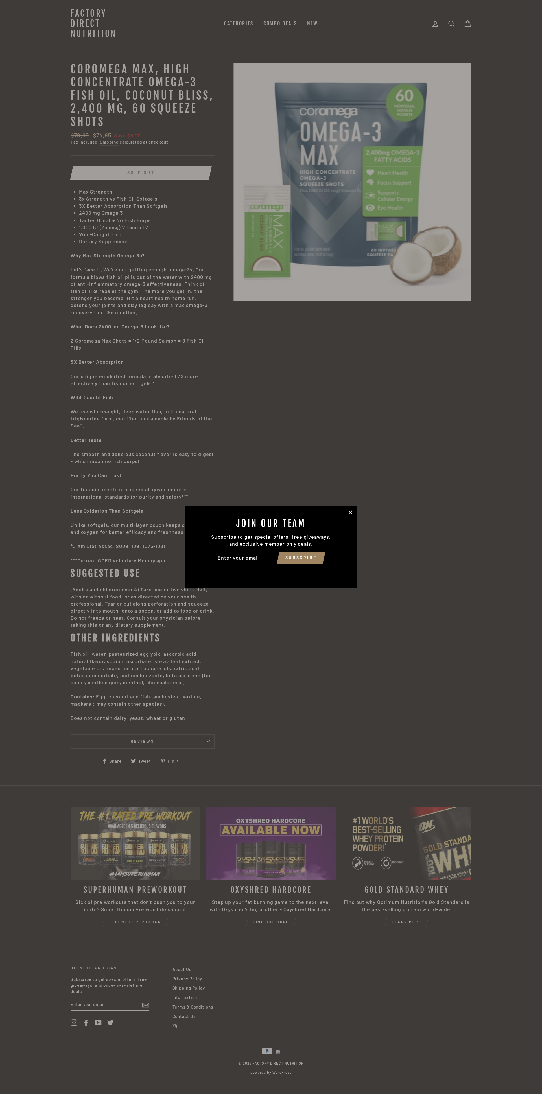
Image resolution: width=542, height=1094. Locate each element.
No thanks (271, 572)
